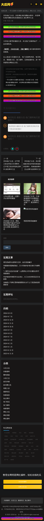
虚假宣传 (14, 456)
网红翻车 (21, 453)
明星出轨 (6, 446)
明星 (10, 442)
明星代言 (24, 442)
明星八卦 (6, 388)
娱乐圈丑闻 (13, 439)
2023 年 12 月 (8, 350)
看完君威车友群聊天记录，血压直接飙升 (17, 262)
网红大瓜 (33, 11)
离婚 (25, 449)
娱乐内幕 (6, 381)
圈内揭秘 (6, 375)
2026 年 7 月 (7, 316)
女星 (26, 436)
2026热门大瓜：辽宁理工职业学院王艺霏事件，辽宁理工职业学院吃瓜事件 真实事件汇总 (12, 165)
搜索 (5, 238)
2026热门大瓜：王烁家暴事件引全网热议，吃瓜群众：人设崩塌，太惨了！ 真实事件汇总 (32, 200)
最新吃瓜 (6, 392)
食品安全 (27, 456)
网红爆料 (6, 418)
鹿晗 (33, 456)
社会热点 (19, 449)
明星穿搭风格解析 (30, 221)
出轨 (11, 436)
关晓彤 (6, 436)
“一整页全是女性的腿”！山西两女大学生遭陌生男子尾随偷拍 (21, 272)
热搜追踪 (6, 395)
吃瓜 (16, 436)
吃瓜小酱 (10, 21)
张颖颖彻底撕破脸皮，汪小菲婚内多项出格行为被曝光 (21, 267)
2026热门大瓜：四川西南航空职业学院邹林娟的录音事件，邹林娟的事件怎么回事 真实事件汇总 (32, 165)
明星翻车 (21, 446)
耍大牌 (32, 453)
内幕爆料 (6, 371)
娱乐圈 (6, 439)
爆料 (27, 446)
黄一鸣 (6, 459)
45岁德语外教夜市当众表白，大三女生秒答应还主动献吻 (21, 278)
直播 (5, 449)
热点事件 (6, 398)
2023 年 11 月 (8, 353)
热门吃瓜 (6, 402)
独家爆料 (6, 408)
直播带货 (11, 449)
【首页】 (6, 49)
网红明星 (6, 415)
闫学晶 (20, 456)
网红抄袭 (14, 453)
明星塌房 (14, 446)
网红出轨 (36, 449)
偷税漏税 (31, 432)
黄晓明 (12, 459)
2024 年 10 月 (8, 327)
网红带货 (6, 453)
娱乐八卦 (32, 436)
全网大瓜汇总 (23, 486)
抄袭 (5, 442)
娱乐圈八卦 (21, 439)
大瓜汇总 (6, 378)
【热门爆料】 (25, 49)
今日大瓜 (6, 368)
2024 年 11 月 (8, 323)
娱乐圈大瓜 (7, 385)
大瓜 (21, 436)
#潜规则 (14, 432)
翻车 (27, 453)
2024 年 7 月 (7, 337)
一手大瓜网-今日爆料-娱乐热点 (18, 11)
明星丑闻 (16, 442)
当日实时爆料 (23, 481)
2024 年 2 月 (7, 343)
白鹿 (37, 446)
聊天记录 (6, 456)
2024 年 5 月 (7, 340)
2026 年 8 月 (7, 313)
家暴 (37, 439)
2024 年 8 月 (7, 333)
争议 (20, 432)
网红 (30, 449)
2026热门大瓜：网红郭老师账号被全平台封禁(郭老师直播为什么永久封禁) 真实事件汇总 (11, 225)
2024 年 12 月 (8, 320)
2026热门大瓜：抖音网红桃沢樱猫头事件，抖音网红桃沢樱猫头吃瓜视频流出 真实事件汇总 (22, 82)
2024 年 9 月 (7, 330)
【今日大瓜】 (15, 49)
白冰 (32, 446)
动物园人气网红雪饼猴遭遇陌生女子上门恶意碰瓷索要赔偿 (21, 284)
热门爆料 (6, 405)
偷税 (25, 432)
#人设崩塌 (7, 432)
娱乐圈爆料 (30, 439)
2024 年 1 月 (7, 347)
